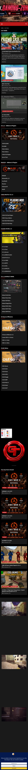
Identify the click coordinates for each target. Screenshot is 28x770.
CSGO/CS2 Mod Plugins (7, 215)
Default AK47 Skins (6, 308)
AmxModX (4, 181)
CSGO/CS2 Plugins (6, 154)
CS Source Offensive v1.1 (8, 334)
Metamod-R (5, 186)
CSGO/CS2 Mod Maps (7, 223)
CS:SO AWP (4, 379)
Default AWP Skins (6, 311)
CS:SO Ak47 (5, 388)
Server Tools (5, 157)
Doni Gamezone (6, 53)
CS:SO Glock (5, 371)
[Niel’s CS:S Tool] (14, 73)
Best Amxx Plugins (6, 561)
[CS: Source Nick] (14, 104)
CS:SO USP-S (5, 374)
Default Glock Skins (6, 297)
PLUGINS (4, 146)
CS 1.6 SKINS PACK (6, 271)
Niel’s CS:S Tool (5, 84)
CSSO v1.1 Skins (5, 342)
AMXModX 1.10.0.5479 (7, 491)
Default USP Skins (6, 300)
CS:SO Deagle (5, 377)
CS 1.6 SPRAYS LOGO (7, 254)
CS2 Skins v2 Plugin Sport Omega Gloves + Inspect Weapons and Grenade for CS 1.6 (13, 590)
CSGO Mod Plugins (14, 586)
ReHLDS (4, 175)
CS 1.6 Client (5, 246)
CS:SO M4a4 (5, 385)
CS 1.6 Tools (5, 249)
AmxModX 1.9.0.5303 (7, 540)
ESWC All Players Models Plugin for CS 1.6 (11, 565)
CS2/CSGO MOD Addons (8, 220)
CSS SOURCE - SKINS (6, 47)
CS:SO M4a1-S (5, 382)
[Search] (26, 24)
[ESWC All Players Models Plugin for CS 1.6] (14, 555)
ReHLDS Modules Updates (12, 487)
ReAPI (3, 189)
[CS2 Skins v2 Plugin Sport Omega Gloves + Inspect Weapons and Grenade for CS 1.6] (14, 579)
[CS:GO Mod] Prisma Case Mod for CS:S (11, 51)
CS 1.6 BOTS (5, 263)
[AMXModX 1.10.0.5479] (14, 481)
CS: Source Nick (5, 115)
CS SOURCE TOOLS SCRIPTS (8, 80)
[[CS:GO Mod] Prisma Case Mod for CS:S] (14, 41)
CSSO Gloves (5, 366)
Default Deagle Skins (7, 303)
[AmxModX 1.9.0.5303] (14, 530)
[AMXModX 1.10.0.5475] (14, 505)
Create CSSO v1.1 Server (7, 337)
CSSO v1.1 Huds (5, 340)
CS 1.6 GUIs (4, 265)
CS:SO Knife (5, 368)
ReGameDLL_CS (5, 178)
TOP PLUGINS (5, 143)
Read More (4, 61)
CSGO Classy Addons (7, 218)
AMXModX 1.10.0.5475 (7, 516)
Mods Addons (5, 151)
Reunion (4, 183)
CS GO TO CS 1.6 (6, 257)
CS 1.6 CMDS (5, 260)
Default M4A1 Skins (6, 306)
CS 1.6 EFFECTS (5, 268)
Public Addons (5, 149)
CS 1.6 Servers (5, 252)
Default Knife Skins (6, 295)
